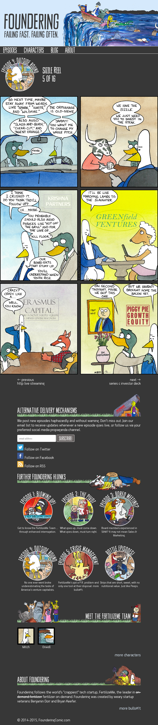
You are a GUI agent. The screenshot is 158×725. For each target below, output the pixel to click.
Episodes (10, 49)
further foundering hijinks (41, 476)
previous (31, 381)
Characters (34, 49)
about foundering (33, 679)
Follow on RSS (35, 466)
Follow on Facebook (39, 458)
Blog (54, 49)
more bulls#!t (130, 708)
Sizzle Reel (52, 70)
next (125, 381)
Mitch (26, 647)
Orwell (46, 647)
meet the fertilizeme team (108, 615)
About (70, 49)
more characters (128, 655)
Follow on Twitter (37, 449)
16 (54, 78)
